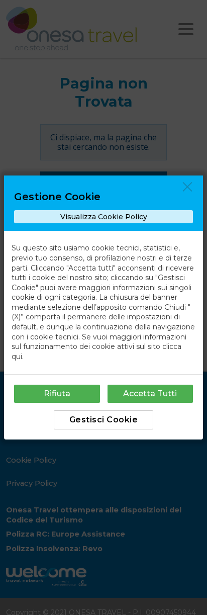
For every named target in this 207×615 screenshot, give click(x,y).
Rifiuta (57, 393)
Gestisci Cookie (103, 419)
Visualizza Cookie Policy (103, 216)
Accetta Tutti (150, 393)
